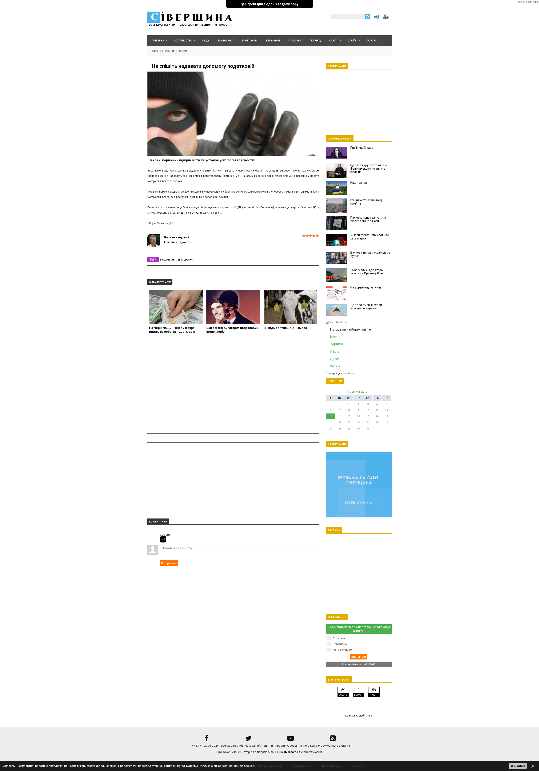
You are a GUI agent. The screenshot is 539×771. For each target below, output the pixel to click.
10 (367, 410)
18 (377, 416)
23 (358, 422)
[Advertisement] (233, 386)
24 (367, 422)
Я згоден (518, 765)
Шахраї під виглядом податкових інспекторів (232, 330)
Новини (169, 51)
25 (377, 422)
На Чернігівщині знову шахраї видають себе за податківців (172, 330)
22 (348, 422)
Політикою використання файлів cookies (226, 765)
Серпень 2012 (358, 391)
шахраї (188, 259)
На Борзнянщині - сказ (365, 287)
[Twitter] (248, 739)
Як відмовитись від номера (285, 328)
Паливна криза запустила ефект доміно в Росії (368, 219)
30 (358, 428)
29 (348, 428)
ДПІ (180, 259)
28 (339, 428)
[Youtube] (290, 739)
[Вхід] (163, 539)
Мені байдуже (342, 650)
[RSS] (332, 739)
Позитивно (340, 638)
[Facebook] (206, 739)
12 (386, 410)
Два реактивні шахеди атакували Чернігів (366, 306)
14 (339, 416)
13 (330, 416)
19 (386, 416)
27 (330, 428)
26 (386, 422)
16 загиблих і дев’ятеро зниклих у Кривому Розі (366, 271)
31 (367, 428)
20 (330, 422)
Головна (156, 51)
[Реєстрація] (386, 17)
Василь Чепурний (176, 237)
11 (377, 410)
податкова (168, 259)
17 (367, 416)
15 (348, 416)
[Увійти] (375, 17)
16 (358, 416)
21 (339, 422)
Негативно (340, 644)
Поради (181, 51)
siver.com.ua (292, 752)
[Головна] (189, 25)
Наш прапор (358, 182)
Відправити (169, 563)
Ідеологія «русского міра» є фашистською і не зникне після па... (369, 169)
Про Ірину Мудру (361, 147)
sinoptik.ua (347, 373)
